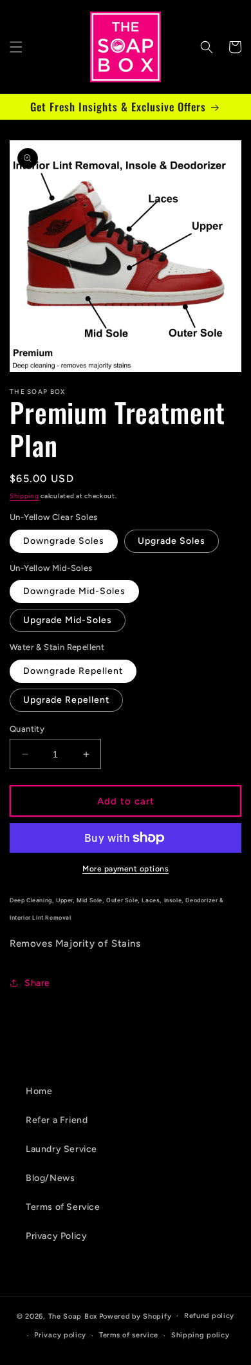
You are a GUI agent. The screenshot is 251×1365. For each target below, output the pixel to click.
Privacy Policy (56, 1235)
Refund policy (209, 1316)
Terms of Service (63, 1207)
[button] (16, 47)
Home (39, 1091)
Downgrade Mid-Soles (74, 591)
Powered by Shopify (135, 1316)
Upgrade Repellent (66, 699)
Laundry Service (61, 1149)
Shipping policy (200, 1335)
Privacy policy (60, 1335)
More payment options (125, 868)
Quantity (27, 729)
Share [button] (37, 983)
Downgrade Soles (63, 540)
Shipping (24, 496)
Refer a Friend (57, 1120)
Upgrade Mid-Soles (67, 620)
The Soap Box (72, 1316)
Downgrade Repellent (73, 670)
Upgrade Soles (171, 540)
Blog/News (50, 1178)
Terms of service (128, 1335)
